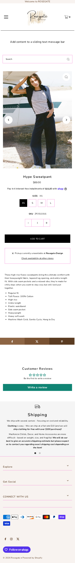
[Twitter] (18, 539)
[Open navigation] (6, 17)
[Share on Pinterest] (61, 341)
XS (23, 203)
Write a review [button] (37, 387)
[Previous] (9, 120)
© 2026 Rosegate (11, 557)
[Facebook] (5, 539)
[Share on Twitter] (37, 341)
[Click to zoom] (66, 77)
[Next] (66, 120)
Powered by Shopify (32, 557)
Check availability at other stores (37, 258)
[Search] (68, 59)
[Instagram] (11, 539)
